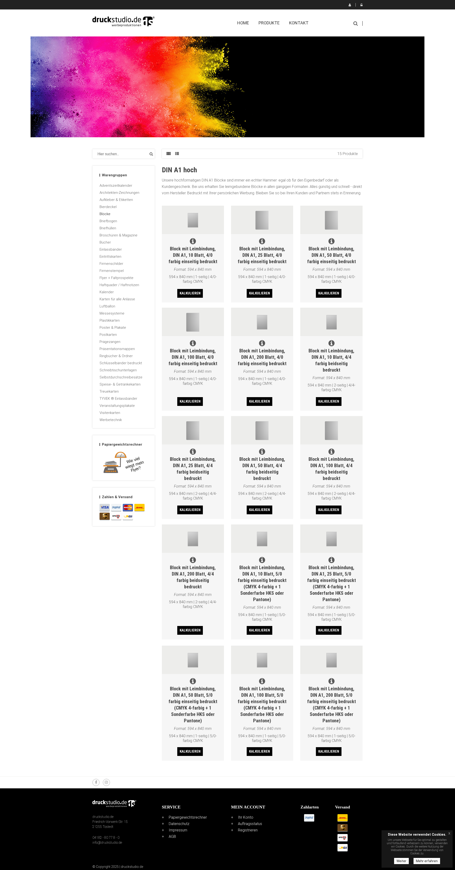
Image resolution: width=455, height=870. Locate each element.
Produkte (269, 22)
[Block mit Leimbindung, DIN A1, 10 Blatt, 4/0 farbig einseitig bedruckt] (193, 220)
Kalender (107, 292)
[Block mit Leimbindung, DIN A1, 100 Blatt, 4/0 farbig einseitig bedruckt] (193, 322)
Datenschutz (179, 823)
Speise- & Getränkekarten (120, 384)
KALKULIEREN (190, 293)
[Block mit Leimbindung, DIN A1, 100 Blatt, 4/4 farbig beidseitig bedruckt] (331, 430)
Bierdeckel (108, 207)
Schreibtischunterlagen (118, 370)
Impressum (178, 830)
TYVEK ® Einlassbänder (118, 398)
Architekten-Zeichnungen (119, 193)
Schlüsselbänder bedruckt (121, 363)
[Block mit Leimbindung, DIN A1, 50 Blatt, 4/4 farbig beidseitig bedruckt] (262, 430)
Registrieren (349, 4)
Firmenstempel (112, 271)
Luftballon (107, 306)
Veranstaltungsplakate (117, 406)
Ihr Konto (245, 817)
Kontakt (299, 22)
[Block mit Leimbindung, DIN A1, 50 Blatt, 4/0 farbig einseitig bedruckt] (331, 220)
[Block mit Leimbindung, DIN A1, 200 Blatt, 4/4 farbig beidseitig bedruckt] (193, 538)
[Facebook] (96, 782)
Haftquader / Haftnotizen (119, 285)
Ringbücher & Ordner (116, 356)
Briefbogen (108, 221)
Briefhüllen (108, 228)
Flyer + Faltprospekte (116, 278)
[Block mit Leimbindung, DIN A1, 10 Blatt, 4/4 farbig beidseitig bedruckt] (331, 322)
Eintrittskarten (110, 256)
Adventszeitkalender (116, 185)
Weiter (401, 861)
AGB (172, 836)
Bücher (105, 242)
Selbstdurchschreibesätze (121, 377)
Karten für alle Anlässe (117, 299)
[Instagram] (106, 782)
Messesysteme (112, 313)
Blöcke (105, 214)
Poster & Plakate (113, 327)
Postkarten (108, 335)
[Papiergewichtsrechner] (124, 463)
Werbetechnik (111, 420)
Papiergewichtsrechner (188, 817)
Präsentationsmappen (117, 349)
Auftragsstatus (250, 823)
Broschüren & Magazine (118, 235)
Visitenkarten (110, 413)
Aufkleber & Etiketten (116, 200)
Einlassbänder (111, 249)
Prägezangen (110, 342)
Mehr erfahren (427, 861)
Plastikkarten (110, 320)
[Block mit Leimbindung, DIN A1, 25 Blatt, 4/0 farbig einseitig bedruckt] (262, 220)
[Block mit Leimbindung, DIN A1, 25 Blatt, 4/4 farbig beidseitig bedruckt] (193, 430)
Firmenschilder (111, 264)
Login (361, 4)
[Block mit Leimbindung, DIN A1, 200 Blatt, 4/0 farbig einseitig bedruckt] (262, 322)
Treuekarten (109, 391)
